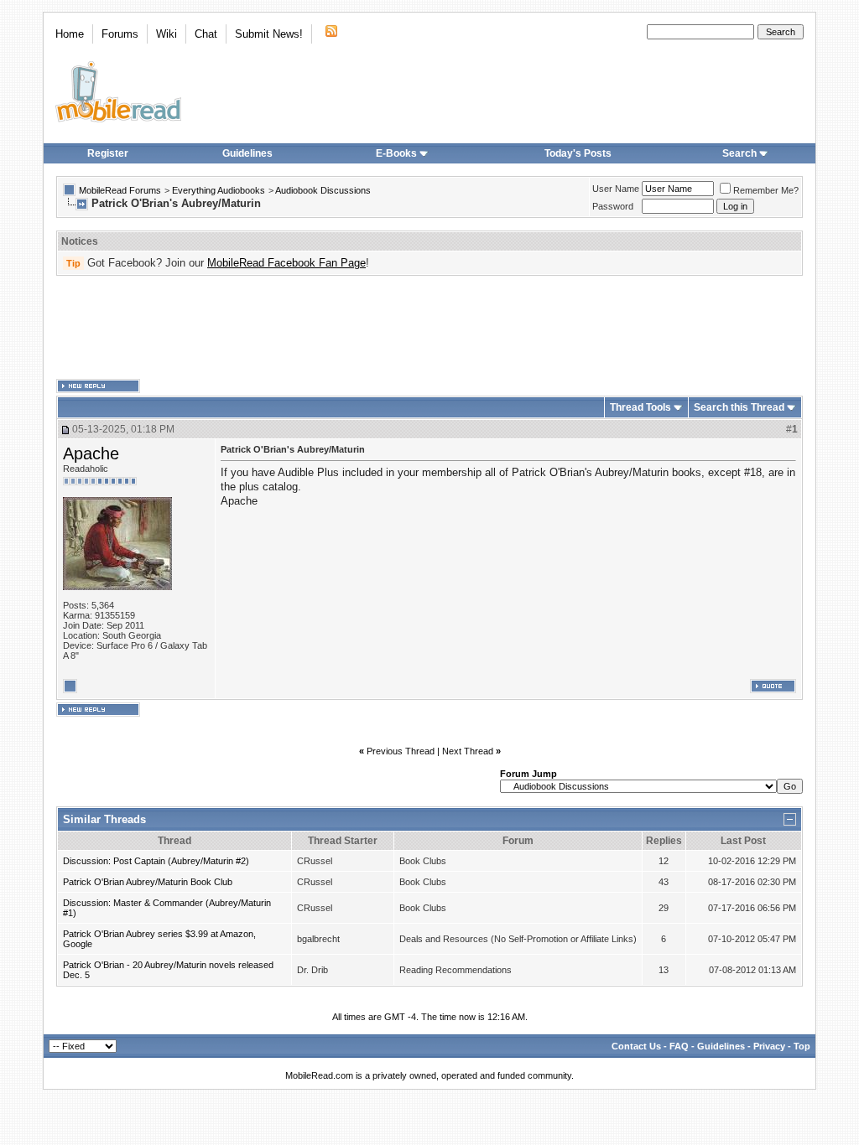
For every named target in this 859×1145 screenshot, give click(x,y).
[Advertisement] (429, 327)
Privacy (769, 1046)
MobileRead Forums (120, 190)
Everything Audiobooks (218, 190)
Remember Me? (766, 190)
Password (612, 206)
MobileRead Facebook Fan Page (286, 262)
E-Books (396, 153)
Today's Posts (578, 153)
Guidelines (247, 153)
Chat (206, 34)
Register (107, 153)
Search (739, 153)
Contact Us (636, 1046)
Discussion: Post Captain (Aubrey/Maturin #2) (156, 861)
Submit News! (269, 34)
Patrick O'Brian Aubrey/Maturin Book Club (147, 882)
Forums (120, 34)
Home (69, 34)
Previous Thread (401, 751)
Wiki (166, 34)
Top (802, 1046)
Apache (91, 453)
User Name (615, 189)
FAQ (679, 1046)
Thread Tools (640, 407)
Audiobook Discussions (323, 190)
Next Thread (467, 751)
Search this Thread (739, 407)
